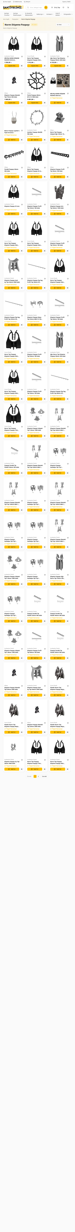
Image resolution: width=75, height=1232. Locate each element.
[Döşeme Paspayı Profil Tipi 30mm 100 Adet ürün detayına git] (37, 377)
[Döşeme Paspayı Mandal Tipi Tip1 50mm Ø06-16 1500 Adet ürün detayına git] (14, 488)
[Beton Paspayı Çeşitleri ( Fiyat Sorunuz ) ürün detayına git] (14, 118)
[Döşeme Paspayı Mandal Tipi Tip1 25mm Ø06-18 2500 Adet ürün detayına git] (60, 525)
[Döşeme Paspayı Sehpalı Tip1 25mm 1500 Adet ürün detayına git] (37, 414)
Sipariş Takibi (66, 1)
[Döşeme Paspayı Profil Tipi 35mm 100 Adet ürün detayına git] (60, 229)
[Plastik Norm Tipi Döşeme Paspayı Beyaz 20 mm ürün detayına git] (14, 710)
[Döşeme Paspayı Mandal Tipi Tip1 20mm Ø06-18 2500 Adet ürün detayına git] (60, 488)
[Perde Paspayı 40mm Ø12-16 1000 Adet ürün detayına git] (37, 81)
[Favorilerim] (64, 7)
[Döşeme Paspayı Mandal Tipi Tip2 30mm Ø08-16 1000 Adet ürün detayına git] (37, 451)
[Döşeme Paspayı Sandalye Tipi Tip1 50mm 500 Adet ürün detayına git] (14, 599)
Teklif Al (58, 103)
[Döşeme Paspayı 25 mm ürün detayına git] (14, 192)
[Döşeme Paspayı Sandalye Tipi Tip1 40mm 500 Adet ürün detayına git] (60, 451)
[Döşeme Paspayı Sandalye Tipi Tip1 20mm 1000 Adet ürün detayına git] (37, 562)
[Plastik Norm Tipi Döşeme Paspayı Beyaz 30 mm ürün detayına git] (60, 710)
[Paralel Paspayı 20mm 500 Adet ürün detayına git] (14, 155)
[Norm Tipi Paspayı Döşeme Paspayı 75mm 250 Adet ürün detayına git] (14, 414)
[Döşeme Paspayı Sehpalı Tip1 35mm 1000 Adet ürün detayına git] (14, 562)
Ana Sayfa (6, 19)
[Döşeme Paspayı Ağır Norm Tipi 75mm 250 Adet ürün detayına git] (60, 562)
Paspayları (15, 19)
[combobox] (63, 24)
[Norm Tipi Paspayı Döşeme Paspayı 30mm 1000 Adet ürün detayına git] (14, 229)
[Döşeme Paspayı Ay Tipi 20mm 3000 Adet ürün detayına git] (14, 747)
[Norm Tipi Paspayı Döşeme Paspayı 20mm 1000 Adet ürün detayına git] (37, 229)
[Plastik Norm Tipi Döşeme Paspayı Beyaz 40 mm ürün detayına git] (60, 673)
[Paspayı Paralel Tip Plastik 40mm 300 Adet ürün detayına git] (60, 599)
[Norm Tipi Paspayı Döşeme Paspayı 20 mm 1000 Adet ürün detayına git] (37, 155)
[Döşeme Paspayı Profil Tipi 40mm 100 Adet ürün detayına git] (60, 303)
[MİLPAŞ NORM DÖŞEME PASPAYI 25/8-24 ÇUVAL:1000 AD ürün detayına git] (14, 44)
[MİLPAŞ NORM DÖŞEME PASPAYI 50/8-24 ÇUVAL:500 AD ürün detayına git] (60, 81)
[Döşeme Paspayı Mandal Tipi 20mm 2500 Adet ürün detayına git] (14, 673)
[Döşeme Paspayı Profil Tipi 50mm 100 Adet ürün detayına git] (37, 340)
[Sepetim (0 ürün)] (68, 7)
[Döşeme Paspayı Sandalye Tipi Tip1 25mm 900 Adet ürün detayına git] (14, 525)
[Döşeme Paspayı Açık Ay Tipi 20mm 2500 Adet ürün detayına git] (14, 266)
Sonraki (44, 776)
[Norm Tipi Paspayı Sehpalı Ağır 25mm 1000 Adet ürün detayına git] (60, 118)
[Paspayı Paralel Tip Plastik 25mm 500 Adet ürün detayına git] (37, 599)
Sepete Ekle (11, 66)
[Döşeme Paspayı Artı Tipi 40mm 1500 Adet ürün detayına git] (60, 192)
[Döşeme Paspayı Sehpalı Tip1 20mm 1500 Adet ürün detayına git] (14, 636)
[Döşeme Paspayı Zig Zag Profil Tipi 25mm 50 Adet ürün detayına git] (14, 303)
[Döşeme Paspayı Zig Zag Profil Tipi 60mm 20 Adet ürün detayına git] (60, 377)
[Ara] (46, 7)
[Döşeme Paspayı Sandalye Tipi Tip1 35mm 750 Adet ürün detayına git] (37, 488)
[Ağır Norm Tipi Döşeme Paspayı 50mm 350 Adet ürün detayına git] (60, 340)
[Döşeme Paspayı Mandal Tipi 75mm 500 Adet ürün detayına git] (14, 81)
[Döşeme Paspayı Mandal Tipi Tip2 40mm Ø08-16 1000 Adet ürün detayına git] (60, 414)
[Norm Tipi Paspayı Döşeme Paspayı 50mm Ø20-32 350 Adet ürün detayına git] (14, 340)
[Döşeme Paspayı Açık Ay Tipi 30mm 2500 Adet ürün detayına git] (37, 673)
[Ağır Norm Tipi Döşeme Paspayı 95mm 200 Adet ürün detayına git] (60, 44)
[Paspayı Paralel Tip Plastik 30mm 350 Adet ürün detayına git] (14, 451)
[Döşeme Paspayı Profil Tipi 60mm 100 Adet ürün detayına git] (37, 636)
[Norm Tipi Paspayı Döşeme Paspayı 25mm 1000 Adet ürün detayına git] (37, 44)
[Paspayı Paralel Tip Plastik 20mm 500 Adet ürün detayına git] (60, 636)
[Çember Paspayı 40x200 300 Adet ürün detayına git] (37, 118)
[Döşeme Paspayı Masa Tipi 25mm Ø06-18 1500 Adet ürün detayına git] (37, 303)
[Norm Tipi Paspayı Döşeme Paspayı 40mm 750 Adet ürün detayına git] (14, 377)
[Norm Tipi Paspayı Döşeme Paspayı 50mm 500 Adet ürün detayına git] (60, 266)
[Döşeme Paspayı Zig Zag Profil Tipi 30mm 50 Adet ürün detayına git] (37, 266)
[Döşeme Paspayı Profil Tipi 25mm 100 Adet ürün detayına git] (37, 192)
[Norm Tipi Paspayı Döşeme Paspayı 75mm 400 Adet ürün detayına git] (37, 747)
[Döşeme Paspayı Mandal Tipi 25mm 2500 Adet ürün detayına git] (37, 710)
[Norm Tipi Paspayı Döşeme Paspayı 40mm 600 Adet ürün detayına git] (60, 747)
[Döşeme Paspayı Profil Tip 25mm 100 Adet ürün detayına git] (60, 155)
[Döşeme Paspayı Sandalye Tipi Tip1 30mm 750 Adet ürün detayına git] (37, 525)
